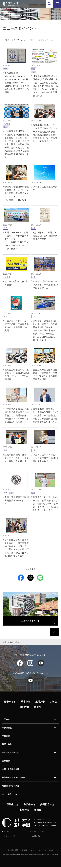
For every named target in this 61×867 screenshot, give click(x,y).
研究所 (37, 707)
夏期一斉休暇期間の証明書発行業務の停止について (17, 500)
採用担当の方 (47, 804)
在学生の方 (29, 804)
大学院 (53, 701)
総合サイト (10, 701)
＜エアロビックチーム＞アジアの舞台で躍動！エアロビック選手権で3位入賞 (17, 326)
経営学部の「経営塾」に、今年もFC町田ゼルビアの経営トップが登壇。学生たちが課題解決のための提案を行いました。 (45, 415)
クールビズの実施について (45, 188)
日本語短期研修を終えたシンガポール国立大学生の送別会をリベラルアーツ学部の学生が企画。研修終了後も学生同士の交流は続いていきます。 (17, 548)
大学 (4, 642)
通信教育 (24, 707)
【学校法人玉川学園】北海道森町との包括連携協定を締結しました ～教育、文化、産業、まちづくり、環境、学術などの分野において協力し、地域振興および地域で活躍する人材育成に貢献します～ (17, 144)
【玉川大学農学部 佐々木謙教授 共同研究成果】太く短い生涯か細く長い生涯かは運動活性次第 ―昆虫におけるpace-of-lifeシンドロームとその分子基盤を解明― (45, 86)
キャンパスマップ (39, 832)
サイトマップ (9, 836)
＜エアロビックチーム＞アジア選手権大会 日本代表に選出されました (45, 458)
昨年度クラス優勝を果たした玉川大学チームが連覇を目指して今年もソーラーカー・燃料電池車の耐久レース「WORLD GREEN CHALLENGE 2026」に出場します (45, 330)
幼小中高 (25, 701)
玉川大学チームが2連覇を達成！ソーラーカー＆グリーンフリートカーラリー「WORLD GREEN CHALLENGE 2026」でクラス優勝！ (17, 240)
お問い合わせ (37, 836)
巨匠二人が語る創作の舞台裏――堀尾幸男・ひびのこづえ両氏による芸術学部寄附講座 (45, 374)
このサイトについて (46, 850)
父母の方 (24, 810)
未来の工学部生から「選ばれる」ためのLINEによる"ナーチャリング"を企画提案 (17, 374)
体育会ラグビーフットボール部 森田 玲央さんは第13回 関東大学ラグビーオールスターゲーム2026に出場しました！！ (45, 503)
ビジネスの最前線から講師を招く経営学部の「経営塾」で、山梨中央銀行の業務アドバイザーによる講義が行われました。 (17, 415)
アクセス (7, 832)
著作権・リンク (28, 850)
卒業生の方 (12, 804)
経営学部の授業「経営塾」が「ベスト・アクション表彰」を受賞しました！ (17, 460)
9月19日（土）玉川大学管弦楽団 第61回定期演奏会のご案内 (45, 235)
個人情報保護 (13, 850)
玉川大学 (40, 701)
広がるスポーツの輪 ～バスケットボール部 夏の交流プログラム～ (45, 284)
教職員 (37, 810)
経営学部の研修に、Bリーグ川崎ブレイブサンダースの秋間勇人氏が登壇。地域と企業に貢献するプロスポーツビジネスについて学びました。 (45, 133)
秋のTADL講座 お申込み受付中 (16, 283)
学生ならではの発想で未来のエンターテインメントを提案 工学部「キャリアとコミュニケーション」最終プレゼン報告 (17, 193)
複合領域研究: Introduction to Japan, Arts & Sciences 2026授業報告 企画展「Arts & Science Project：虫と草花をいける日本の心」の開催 (17, 82)
